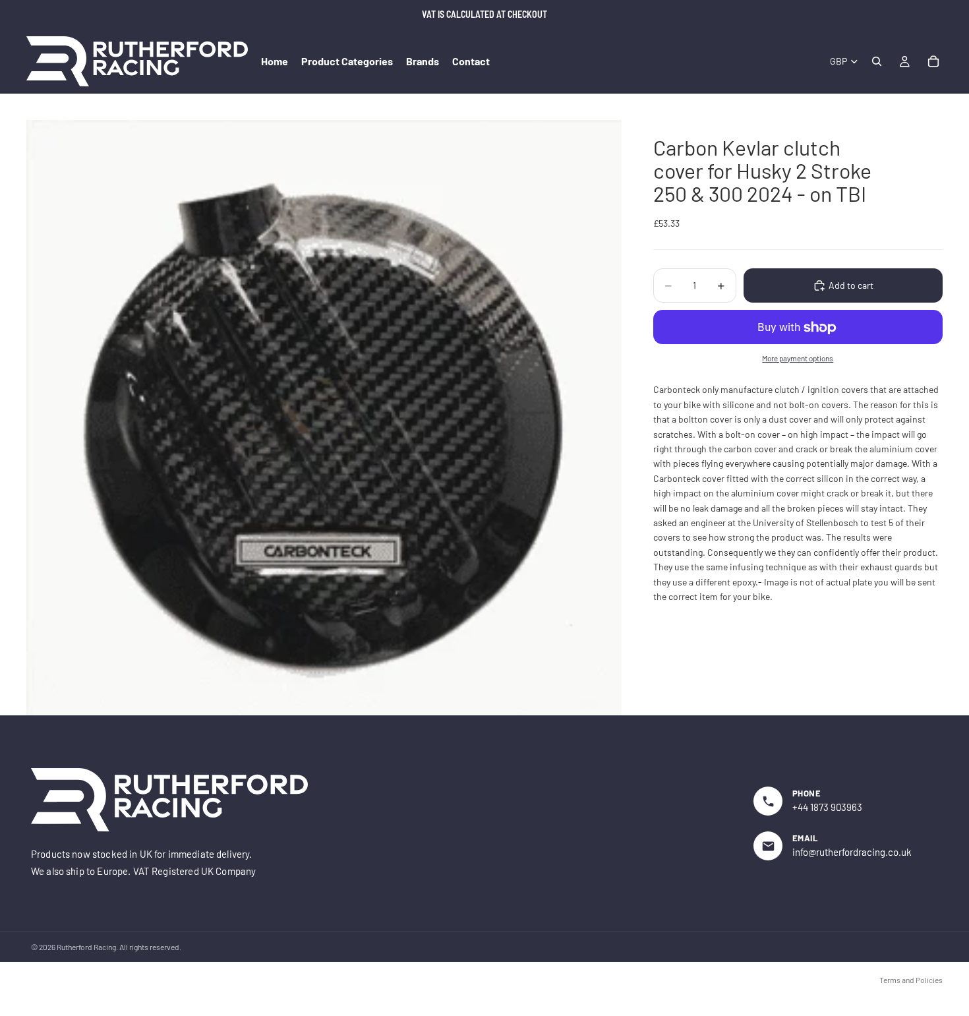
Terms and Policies (911, 979)
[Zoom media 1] (324, 417)
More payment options (797, 358)
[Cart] (933, 61)
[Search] (876, 61)
